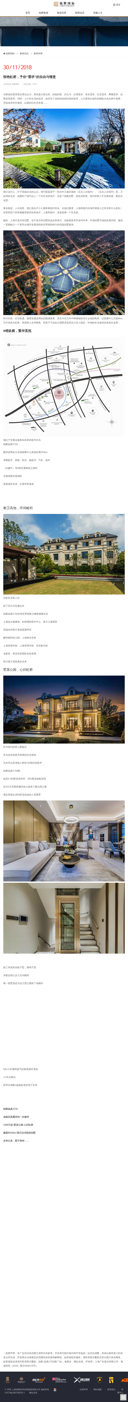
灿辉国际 (10, 53)
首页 (27, 12)
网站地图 (98, 1389)
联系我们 (111, 1389)
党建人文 (98, 12)
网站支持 (33, 1393)
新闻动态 (79, 12)
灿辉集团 (43, 12)
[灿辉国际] (64, 4)
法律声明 (84, 1389)
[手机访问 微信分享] (123, 1397)
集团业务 (61, 12)
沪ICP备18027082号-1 (15, 1393)
